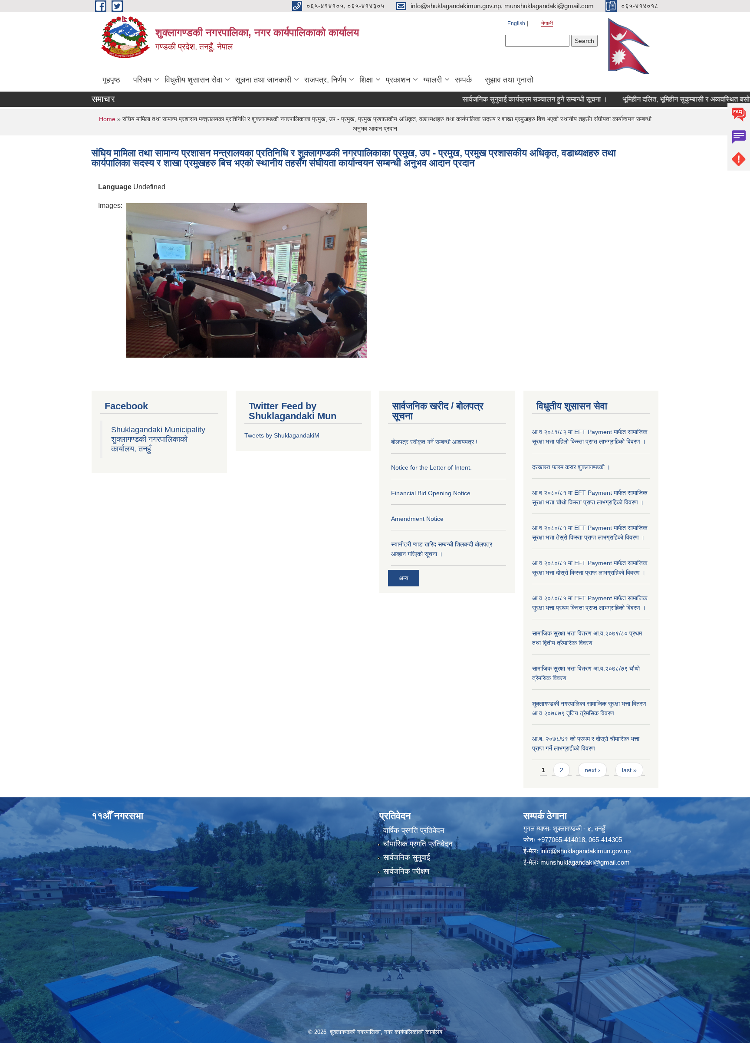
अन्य (403, 578)
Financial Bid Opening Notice (430, 493)
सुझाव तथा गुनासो (509, 80)
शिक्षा (366, 80)
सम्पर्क (463, 80)
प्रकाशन (398, 80)
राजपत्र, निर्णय (325, 80)
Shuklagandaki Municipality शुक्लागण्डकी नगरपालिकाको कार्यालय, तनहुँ (158, 439)
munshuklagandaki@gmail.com (585, 862)
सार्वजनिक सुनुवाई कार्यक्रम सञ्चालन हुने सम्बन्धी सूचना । (506, 99)
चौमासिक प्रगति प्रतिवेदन (418, 844)
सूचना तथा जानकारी (263, 80)
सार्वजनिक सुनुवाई (406, 857)
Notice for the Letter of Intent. (431, 467)
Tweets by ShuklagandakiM (281, 435)
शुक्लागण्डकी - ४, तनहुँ (579, 828)
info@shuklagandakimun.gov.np (585, 851)
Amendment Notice (417, 518)
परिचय (142, 80)
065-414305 (605, 839)
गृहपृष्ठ (111, 80)
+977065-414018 (561, 839)
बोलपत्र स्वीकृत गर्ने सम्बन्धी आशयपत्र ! (434, 441)
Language (115, 187)
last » (629, 770)
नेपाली (547, 23)
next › (592, 770)
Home (107, 118)
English (516, 23)
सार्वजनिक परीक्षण (406, 871)
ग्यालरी (432, 80)
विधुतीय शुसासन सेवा (193, 80)
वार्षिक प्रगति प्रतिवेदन (413, 830)
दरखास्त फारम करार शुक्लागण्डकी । (571, 467)
